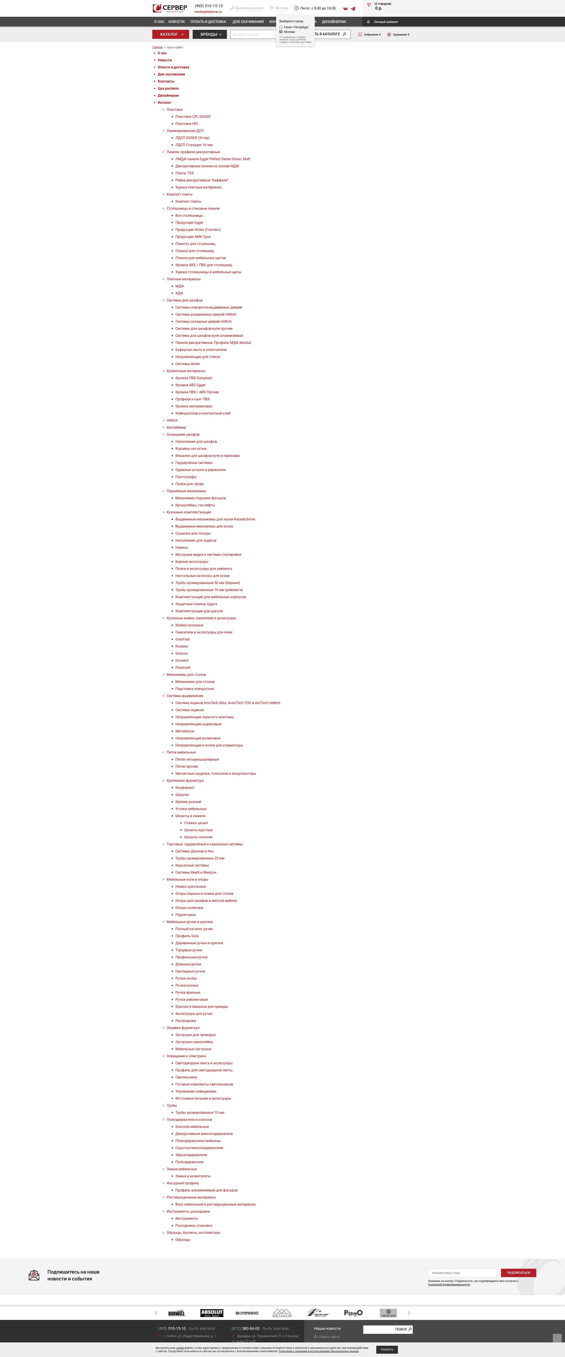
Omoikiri (181, 660)
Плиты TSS (184, 173)
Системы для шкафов (185, 300)
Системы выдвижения (185, 696)
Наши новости (327, 1328)
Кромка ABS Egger (190, 385)
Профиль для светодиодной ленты (204, 1070)
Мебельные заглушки (193, 1049)
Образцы (182, 1240)
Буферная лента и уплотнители (201, 350)
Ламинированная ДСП (185, 131)
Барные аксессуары (191, 562)
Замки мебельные (182, 1169)
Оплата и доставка (208, 21)
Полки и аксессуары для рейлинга (203, 569)
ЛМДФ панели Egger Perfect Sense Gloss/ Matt (212, 159)
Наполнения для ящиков (195, 540)
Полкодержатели (189, 1162)
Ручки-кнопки (186, 985)
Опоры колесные (189, 908)
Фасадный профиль (183, 1183)
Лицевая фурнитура (183, 1028)
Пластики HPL (187, 124)
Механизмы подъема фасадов (200, 498)
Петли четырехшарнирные (197, 759)
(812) (246, 1328)
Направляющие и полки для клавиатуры (209, 745)
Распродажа (185, 1021)
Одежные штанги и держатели (200, 470)
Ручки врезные (187, 992)
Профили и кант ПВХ (192, 399)
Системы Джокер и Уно (194, 851)
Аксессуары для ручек (194, 1014)
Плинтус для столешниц (195, 244)
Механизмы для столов (186, 675)
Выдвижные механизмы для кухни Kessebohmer (215, 519)
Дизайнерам (334, 21)
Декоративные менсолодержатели (204, 1134)
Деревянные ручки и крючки (199, 943)
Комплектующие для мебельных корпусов (210, 597)
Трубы (172, 1105)
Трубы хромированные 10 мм (199, 1112)
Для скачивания (248, 21)
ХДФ (179, 293)
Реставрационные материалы (191, 1197)
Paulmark (182, 667)
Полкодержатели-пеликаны (198, 1141)
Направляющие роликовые (197, 738)
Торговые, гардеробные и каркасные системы (205, 844)
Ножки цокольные (190, 886)
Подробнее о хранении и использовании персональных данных (319, 1351)
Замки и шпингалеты (193, 1176)
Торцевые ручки (188, 950)
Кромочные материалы (186, 371)
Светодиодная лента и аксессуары (204, 1063)
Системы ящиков (189, 710)
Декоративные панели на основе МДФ (207, 166)
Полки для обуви (189, 484)
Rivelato (181, 646)
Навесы (181, 547)
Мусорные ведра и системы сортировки (208, 554)
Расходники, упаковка (193, 1225)
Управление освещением (195, 1091)
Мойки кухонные (189, 625)
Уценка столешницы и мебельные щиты (208, 272)
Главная (157, 47)
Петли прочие (186, 766)
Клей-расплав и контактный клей (202, 413)
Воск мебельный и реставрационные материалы (215, 1204)
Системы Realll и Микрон (195, 872)
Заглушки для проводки (195, 1035)
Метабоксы (184, 731)
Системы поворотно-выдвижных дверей (208, 307)
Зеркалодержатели (191, 1155)
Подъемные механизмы (186, 491)
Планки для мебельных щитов (200, 258)
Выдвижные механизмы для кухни (204, 526)
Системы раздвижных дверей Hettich (205, 314)
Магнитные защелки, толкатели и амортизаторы (215, 773)
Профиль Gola (187, 936)
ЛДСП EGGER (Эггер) (192, 138)
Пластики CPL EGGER (193, 117)
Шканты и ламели (190, 816)
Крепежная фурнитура (185, 780)
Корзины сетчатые (190, 449)
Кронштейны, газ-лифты (195, 505)
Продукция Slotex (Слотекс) (198, 230)
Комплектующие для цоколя (199, 611)
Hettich (172, 420)
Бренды (209, 34)
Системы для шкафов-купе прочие (203, 328)
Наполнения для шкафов (196, 441)
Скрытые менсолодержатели (199, 1148)
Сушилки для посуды (193, 533)
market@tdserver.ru (208, 11)
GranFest (182, 639)
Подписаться (518, 1272)
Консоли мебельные (192, 1127)
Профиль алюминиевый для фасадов (206, 1190)
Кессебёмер (176, 427)
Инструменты (186, 1218)
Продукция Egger (189, 223)
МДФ (179, 286)
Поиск (401, 1329)
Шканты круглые (198, 830)
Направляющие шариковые (198, 724)
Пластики (175, 109)
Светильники (186, 1077)
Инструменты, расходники (188, 1211)
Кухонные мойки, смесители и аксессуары (201, 618)
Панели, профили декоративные (193, 152)
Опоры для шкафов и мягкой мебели (206, 901)
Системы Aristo (187, 364)
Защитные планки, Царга (196, 604)
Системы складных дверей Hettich (203, 321)
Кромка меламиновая (193, 406)
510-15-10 (209, 5)
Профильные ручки (191, 957)
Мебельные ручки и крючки (190, 922)
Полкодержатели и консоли (189, 1120)
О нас (159, 21)
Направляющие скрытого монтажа (204, 717)
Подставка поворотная (194, 689)
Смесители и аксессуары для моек (204, 632)
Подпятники (185, 915)
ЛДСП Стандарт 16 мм (194, 145)
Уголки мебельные (190, 809)
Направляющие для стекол (197, 357)
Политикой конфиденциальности (449, 1284)
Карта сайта (329, 1337)
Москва (289, 31)
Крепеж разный (188, 802)
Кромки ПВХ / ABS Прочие (197, 392)
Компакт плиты (179, 194)
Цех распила (168, 88)
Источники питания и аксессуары (203, 1098)
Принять (387, 1349)
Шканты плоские (198, 837)
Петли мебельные (181, 752)
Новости (176, 21)
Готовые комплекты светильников (204, 1084)
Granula (181, 653)
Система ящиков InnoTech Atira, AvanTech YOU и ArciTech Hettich (227, 703)
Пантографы (185, 477)
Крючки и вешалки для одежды (201, 1007)
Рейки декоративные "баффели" (201, 180)
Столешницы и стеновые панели (193, 208)
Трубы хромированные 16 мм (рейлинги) (209, 590)
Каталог (169, 34)
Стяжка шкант (196, 823)
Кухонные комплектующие (189, 512)
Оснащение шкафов (183, 434)
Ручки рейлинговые (191, 999)
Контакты (166, 81)
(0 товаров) (383, 6)
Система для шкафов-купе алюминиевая (209, 336)
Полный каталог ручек (194, 929)
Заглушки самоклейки (194, 1042)
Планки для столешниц (194, 251)
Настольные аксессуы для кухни (202, 576)
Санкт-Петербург (296, 27)
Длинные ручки (188, 964)
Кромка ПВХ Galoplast (193, 378)
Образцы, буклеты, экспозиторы (193, 1233)
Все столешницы (189, 215)
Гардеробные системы (193, 463)
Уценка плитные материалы (198, 187)
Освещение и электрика (186, 1056)
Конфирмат (185, 788)
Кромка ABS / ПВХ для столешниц (203, 265)
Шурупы (182, 795)
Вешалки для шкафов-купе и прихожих (207, 456)
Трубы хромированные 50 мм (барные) (207, 583)
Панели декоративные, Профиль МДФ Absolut (213, 343)
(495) (172, 1328)
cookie (180, 1347)
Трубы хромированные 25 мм (199, 858)
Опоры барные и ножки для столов (204, 893)
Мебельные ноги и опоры (187, 879)
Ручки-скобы (186, 978)
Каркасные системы (192, 865)
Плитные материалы (184, 279)
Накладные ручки (190, 971)
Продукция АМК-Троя (193, 237)
